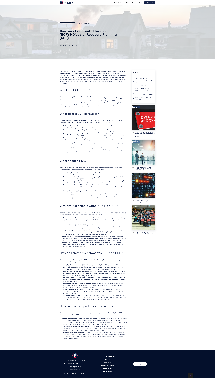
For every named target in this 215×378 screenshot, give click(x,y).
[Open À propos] (132, 3)
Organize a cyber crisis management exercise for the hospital (144, 168)
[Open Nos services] (122, 3)
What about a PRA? (141, 85)
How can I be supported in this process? (144, 98)
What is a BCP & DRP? (142, 78)
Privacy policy (107, 371)
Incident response (68, 24)
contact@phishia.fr (75, 367)
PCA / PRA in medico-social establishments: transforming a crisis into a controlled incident (145, 134)
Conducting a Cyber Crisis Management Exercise (144, 201)
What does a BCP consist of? (143, 82)
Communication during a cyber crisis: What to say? (144, 233)
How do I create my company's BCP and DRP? (144, 94)
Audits (107, 359)
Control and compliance (107, 356)
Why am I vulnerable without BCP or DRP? (142, 89)
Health (136, 107)
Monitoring (107, 362)
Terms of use (107, 368)
